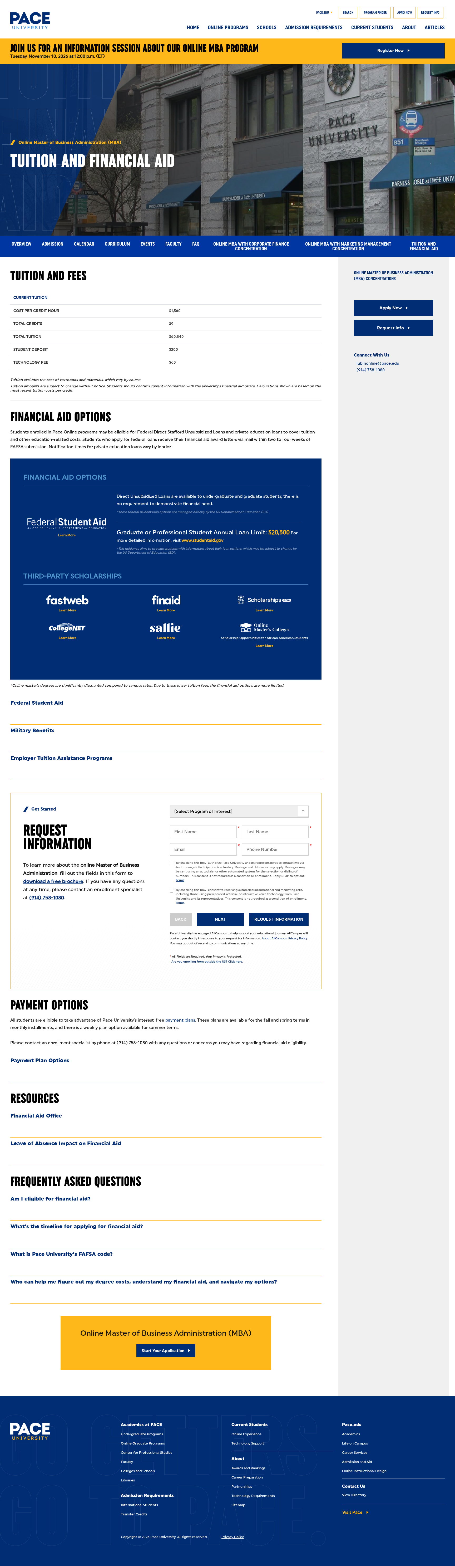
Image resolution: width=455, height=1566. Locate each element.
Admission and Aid (357, 1462)
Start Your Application (163, 1350)
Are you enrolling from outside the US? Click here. (207, 961)
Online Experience (246, 1434)
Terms (180, 880)
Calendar (84, 244)
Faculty (173, 244)
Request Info (430, 12)
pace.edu (322, 12)
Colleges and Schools (138, 1471)
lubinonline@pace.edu (378, 363)
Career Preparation (247, 1477)
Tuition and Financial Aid (424, 246)
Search (348, 12)
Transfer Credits (134, 1514)
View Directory (354, 1495)
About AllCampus (274, 938)
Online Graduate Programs (143, 1443)
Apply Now (404, 12)
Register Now (390, 50)
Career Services (354, 1453)
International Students (139, 1505)
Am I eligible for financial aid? (51, 1199)
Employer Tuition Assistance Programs (61, 758)
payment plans (180, 1020)
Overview (21, 244)
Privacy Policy (297, 938)
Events (148, 244)
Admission (52, 244)
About (409, 27)
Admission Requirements (314, 27)
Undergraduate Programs (142, 1434)
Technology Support (247, 1443)
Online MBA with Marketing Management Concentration (348, 246)
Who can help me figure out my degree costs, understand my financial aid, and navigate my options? (144, 1282)
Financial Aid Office (36, 1116)
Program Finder (375, 12)
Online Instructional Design (364, 1471)
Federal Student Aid (37, 703)
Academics (351, 1434)
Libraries (128, 1480)
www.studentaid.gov (202, 540)
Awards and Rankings (248, 1468)
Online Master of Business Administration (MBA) (69, 142)
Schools (266, 27)
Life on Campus (355, 1443)
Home (193, 27)
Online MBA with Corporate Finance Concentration (251, 246)
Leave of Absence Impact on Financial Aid (66, 1143)
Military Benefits (33, 730)
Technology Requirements (253, 1496)
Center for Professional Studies (146, 1453)
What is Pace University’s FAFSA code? (62, 1254)
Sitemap (238, 1505)
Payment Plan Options (40, 1060)
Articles (435, 27)
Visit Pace (352, 1512)
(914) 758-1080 (46, 898)
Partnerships (241, 1487)
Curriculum (117, 244)
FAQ (195, 244)
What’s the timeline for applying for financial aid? (77, 1226)
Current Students (372, 27)
